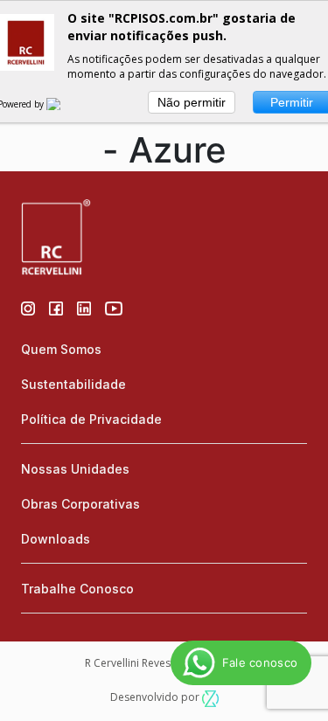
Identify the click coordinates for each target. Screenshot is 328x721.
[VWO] (63, 104)
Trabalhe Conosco (77, 588)
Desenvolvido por (156, 697)
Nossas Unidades (75, 468)
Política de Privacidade (91, 419)
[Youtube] (113, 306)
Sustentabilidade (73, 384)
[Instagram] (28, 306)
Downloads (55, 538)
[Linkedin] (84, 306)
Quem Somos (61, 349)
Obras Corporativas (80, 503)
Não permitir (191, 102)
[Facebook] (56, 306)
